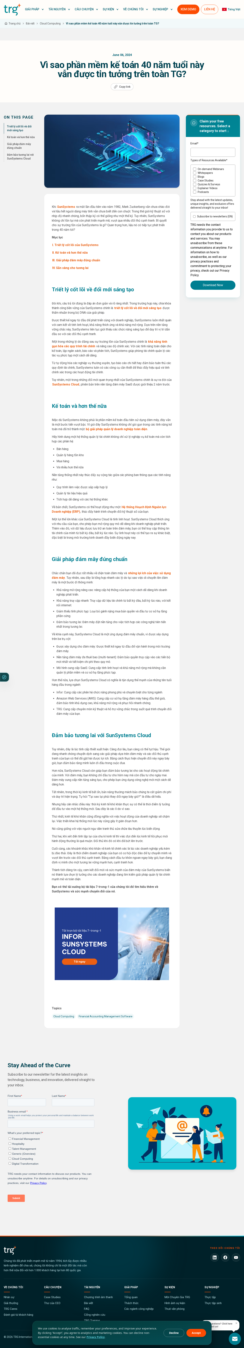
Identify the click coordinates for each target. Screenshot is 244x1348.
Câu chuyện (53, 1287)
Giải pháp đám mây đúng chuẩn (19, 145)
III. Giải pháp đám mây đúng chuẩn (76, 260)
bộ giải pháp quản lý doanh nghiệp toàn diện (116, 429)
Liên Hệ (209, 9)
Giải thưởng (11, 1303)
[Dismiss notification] (236, 1323)
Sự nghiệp (212, 1287)
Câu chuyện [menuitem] (84, 9)
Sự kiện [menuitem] (108, 9)
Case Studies (52, 1297)
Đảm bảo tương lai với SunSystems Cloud (20, 156)
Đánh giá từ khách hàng (18, 1314)
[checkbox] (213, 180)
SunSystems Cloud (65, 384)
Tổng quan (131, 1297)
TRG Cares (10, 1309)
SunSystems (66, 207)
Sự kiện (170, 1287)
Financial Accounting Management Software (105, 1016)
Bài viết (88, 1303)
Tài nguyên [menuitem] (57, 9)
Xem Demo (188, 9)
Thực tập (210, 1297)
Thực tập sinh (213, 1303)
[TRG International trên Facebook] (225, 1257)
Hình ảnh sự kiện (175, 1303)
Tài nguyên (92, 1287)
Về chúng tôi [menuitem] (133, 9)
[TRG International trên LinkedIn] (214, 1257)
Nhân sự (9, 1297)
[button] (34, 9)
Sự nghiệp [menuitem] (160, 9)
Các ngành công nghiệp (139, 1309)
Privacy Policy (96, 1337)
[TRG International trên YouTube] (236, 1257)
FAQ (86, 1309)
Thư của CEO (52, 1303)
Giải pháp (131, 1287)
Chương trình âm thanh (98, 1297)
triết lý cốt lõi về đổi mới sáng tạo (137, 308)
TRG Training (92, 1320)
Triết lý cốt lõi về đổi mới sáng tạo (19, 128)
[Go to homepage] (12, 9)
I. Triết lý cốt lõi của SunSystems (75, 245)
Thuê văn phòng (175, 1309)
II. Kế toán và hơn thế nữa (70, 252)
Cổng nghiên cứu (94, 1314)
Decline (174, 1333)
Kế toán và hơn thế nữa (21, 137)
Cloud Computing (63, 1016)
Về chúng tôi (13, 1287)
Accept (196, 1333)
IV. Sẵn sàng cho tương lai (70, 268)
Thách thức (131, 1303)
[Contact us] (235, 1339)
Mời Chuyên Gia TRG (177, 1297)
